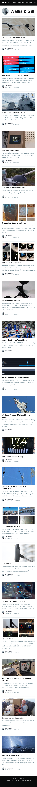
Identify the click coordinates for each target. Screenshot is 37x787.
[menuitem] (14, 3)
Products (21, 2)
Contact (29, 2)
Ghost (29, 780)
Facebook (17, 780)
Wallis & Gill (6, 3)
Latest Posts (9, 780)
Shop (14, 2)
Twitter (24, 780)
